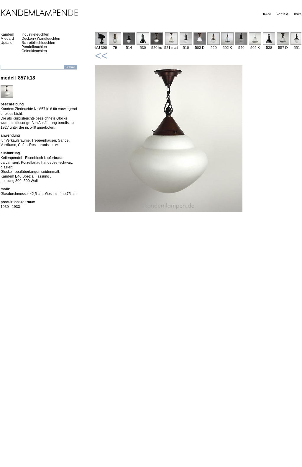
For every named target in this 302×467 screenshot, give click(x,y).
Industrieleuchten (35, 34)
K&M (267, 14)
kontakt (282, 14)
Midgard (7, 39)
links (297, 14)
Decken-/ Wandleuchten (41, 39)
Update (6, 43)
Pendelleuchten (34, 47)
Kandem (7, 34)
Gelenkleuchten (34, 51)
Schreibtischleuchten (38, 43)
